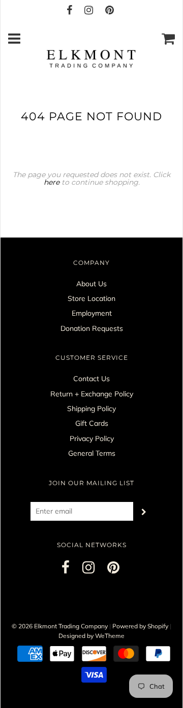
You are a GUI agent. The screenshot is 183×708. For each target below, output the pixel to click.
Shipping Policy (91, 408)
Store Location (91, 298)
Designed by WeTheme (91, 635)
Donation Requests (91, 328)
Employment (92, 313)
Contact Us (91, 378)
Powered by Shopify (140, 626)
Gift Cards (91, 423)
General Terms (91, 453)
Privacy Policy (92, 438)
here (51, 182)
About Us (91, 283)
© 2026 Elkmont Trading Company (60, 626)
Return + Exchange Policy (91, 393)
